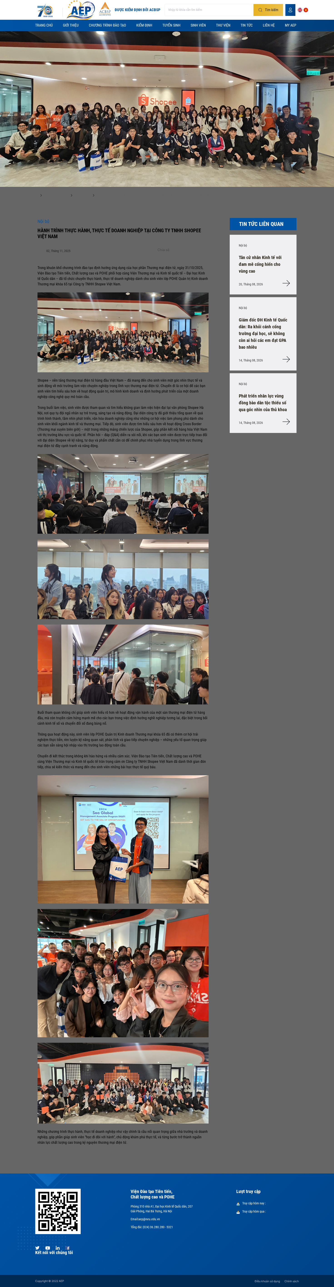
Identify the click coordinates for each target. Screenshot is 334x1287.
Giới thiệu (71, 25)
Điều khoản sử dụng (267, 1281)
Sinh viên (198, 25)
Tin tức (247, 25)
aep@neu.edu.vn (149, 1219)
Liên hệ (269, 25)
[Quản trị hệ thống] (290, 10)
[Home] (35, 196)
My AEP (290, 25)
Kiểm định (144, 25)
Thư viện (223, 25)
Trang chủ (44, 25)
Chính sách (291, 1281)
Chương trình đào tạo (107, 25)
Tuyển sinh (171, 25)
